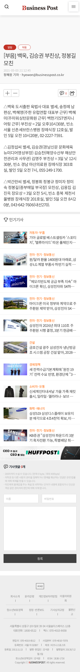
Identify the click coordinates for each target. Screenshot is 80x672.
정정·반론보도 (36, 610)
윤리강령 (29, 596)
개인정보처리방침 (48, 596)
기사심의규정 (57, 610)
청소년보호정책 (15, 610)
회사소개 (15, 596)
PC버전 (40, 586)
